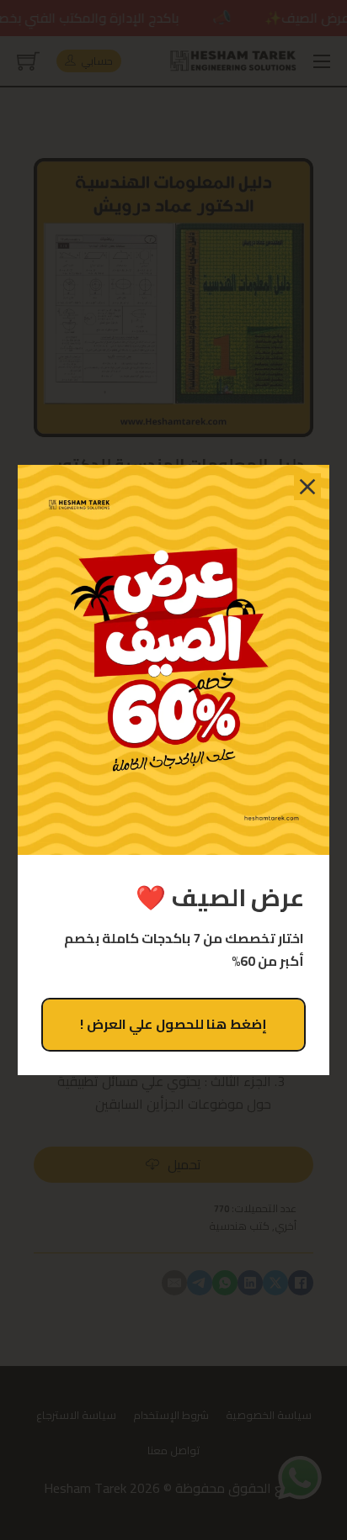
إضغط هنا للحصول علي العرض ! (173, 1023)
